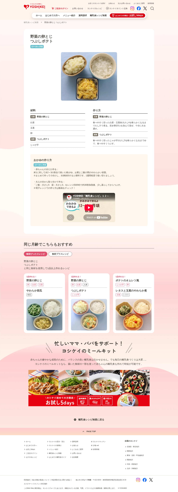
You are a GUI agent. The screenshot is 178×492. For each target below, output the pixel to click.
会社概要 (75, 457)
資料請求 (83, 15)
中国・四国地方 (132, 464)
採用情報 (151, 3)
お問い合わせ (77, 8)
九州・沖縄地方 (132, 468)
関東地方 (130, 451)
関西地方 (130, 460)
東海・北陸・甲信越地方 (135, 455)
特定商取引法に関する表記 (60, 480)
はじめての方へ (52, 15)
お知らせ (112, 3)
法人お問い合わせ (124, 3)
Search (152, 9)
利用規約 (27, 480)
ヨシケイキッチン (99, 441)
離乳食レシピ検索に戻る (91, 419)
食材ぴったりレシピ (35, 254)
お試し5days (30, 449)
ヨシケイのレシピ (94, 8)
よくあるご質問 (139, 3)
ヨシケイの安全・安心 (57, 441)
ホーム (39, 15)
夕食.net (96, 445)
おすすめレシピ (31, 457)
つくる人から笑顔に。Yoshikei (34, 6)
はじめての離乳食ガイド (57, 457)
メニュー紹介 (69, 15)
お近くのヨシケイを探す (96, 3)
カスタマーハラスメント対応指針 (35, 484)
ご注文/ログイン (61, 8)
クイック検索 (165, 450)
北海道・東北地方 (133, 447)
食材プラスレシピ (60, 254)
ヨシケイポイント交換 (118, 8)
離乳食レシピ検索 (98, 15)
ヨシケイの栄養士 (55, 445)
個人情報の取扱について (40, 480)
